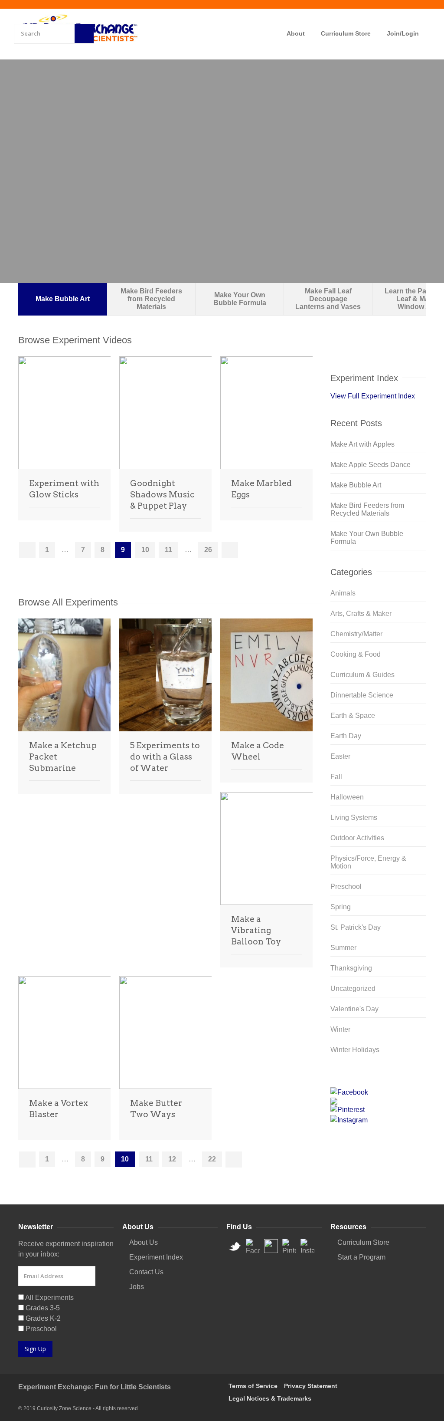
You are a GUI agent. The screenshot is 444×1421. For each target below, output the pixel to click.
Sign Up (35, 1349)
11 (168, 549)
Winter (340, 1029)
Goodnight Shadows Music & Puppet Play (162, 494)
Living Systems (353, 817)
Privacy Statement (310, 1385)
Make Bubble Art (355, 485)
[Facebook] (378, 1092)
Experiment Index (156, 1257)
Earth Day (345, 736)
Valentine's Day (354, 1009)
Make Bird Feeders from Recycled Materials (367, 509)
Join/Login (403, 33)
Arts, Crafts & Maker (361, 613)
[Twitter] (378, 1080)
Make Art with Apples (362, 444)
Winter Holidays (354, 1049)
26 (208, 549)
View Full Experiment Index (372, 396)
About (296, 33)
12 (172, 1159)
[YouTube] (378, 1101)
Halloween (347, 797)
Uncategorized (352, 988)
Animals (343, 593)
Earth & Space (352, 715)
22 (212, 1159)
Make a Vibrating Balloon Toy (256, 930)
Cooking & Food (355, 654)
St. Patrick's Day (355, 927)
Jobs (136, 1286)
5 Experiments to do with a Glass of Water (165, 756)
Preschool (346, 886)
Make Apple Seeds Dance (370, 464)
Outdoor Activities (357, 838)
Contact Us (146, 1272)
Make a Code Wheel (257, 751)
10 (145, 549)
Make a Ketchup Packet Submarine (63, 756)
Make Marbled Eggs (261, 489)
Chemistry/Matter (356, 634)
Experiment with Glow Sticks (64, 489)
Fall (336, 776)
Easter (340, 756)
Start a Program (361, 1257)
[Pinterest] (378, 1110)
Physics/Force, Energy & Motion (368, 862)
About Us (143, 1242)
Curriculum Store (346, 33)
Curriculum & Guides (362, 674)
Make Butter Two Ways (156, 1108)
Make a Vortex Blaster (58, 1108)
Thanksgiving (351, 968)
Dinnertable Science (361, 695)
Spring (340, 907)
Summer (343, 947)
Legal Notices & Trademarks (270, 1398)
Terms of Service (253, 1385)
